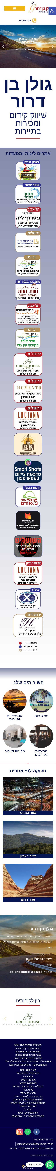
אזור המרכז (28, 813)
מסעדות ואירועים (41, 752)
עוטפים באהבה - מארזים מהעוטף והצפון (28, 1065)
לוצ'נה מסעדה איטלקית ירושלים (28, 1099)
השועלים (28, 1109)
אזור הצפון (28, 856)
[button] (14, 8)
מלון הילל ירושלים (28, 1106)
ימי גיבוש (41, 716)
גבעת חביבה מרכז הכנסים (28, 1055)
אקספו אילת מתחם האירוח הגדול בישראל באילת (28, 1061)
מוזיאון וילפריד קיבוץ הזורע (28, 1048)
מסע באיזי (28, 1076)
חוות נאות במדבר (28, 1083)
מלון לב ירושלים (28, 1080)
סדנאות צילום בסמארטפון (28, 1051)
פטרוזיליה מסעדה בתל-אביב (28, 1045)
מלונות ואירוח (14, 751)
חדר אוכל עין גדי (28, 1093)
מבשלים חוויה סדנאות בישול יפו (28, 1086)
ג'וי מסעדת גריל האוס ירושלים (28, 1096)
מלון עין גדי (28, 1090)
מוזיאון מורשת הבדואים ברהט (28, 1058)
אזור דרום (28, 899)
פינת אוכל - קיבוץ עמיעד (28, 1073)
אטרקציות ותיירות (14, 717)
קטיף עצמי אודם (28, 1070)
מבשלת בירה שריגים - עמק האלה (28, 1116)
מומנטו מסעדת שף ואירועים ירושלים (28, 1103)
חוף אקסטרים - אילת (28, 1113)
